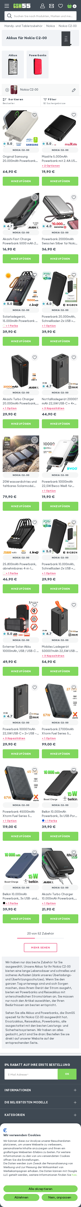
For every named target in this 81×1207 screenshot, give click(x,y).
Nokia (50, 26)
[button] (60, 165)
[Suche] (9, 15)
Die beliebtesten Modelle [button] (26, 1102)
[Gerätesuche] (74, 90)
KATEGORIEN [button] (14, 1115)
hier (74, 1174)
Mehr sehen (40, 947)
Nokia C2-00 (68, 26)
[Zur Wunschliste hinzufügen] (34, 114)
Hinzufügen (21, 181)
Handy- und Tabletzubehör (23, 26)
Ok (67, 1073)
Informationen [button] (17, 1090)
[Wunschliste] (60, 6)
